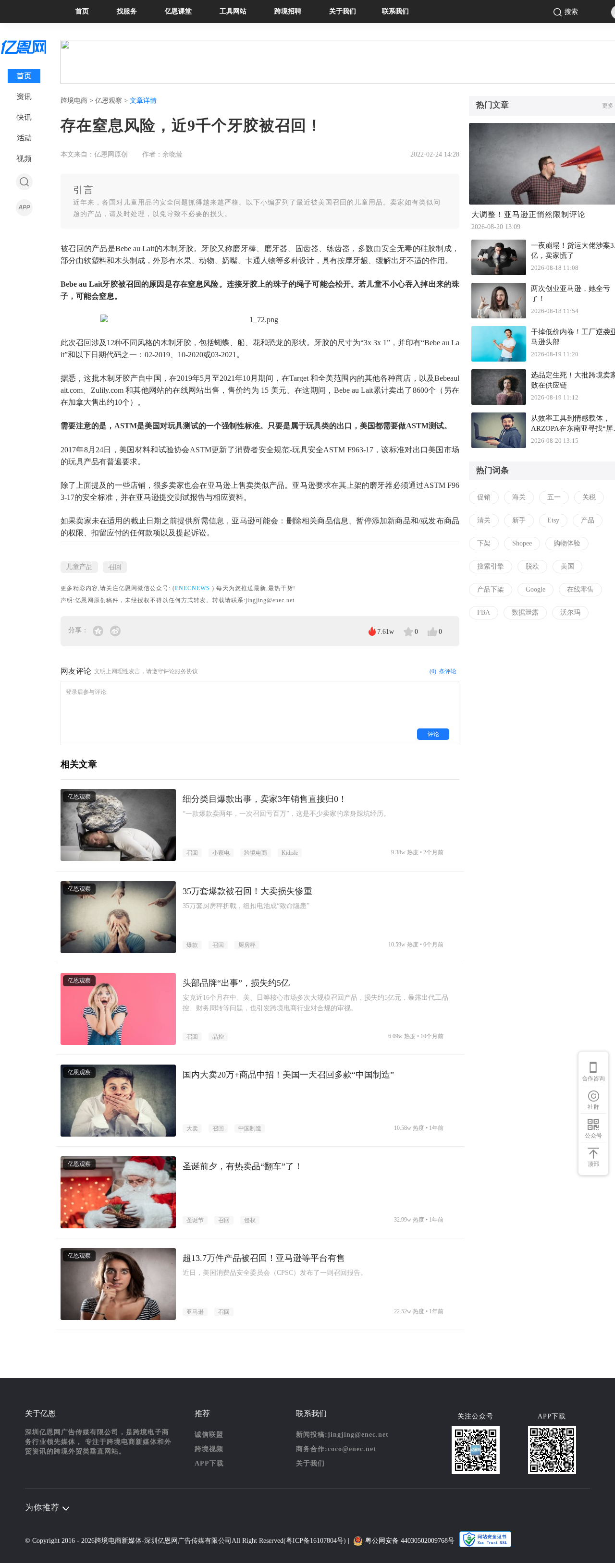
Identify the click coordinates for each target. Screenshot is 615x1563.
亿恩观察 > (112, 100)
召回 (115, 566)
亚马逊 (195, 1312)
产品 (587, 520)
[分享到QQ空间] (99, 630)
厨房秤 (247, 945)
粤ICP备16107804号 (315, 1540)
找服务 (127, 11)
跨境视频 (209, 1449)
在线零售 (580, 589)
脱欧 (532, 566)
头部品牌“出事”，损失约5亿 (236, 983)
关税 (589, 497)
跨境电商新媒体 (118, 1540)
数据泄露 (525, 612)
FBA (483, 612)
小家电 (221, 852)
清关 (484, 520)
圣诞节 (195, 1220)
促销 (484, 497)
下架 (484, 543)
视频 (24, 158)
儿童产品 (79, 566)
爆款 (192, 945)
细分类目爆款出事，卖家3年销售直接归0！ (265, 799)
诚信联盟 (209, 1434)
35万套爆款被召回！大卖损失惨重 (247, 891)
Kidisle (290, 852)
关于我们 (342, 11)
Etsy (553, 520)
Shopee (522, 543)
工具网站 (233, 11)
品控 (218, 1036)
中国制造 (249, 1128)
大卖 (192, 1128)
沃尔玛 (570, 612)
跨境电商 (255, 852)
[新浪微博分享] (115, 630)
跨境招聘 (287, 11)
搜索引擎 (490, 566)
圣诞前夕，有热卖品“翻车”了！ (243, 1166)
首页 (82, 11)
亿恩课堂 (178, 11)
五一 (554, 497)
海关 (519, 497)
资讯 (24, 96)
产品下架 (490, 589)
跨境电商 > (78, 100)
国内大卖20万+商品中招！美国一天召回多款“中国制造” (288, 1074)
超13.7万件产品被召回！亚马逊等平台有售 (264, 1258)
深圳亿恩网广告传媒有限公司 (188, 1540)
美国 (567, 566)
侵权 (250, 1220)
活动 (24, 138)
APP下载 (209, 1463)
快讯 (24, 117)
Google (535, 589)
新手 (519, 520)
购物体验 (567, 543)
